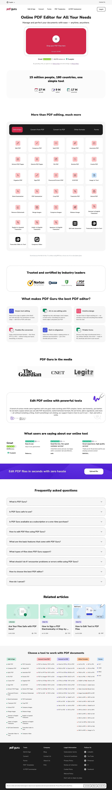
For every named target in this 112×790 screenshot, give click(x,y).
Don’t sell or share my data (73, 778)
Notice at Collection (70, 765)
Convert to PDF (59, 130)
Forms (49, 9)
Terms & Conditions (70, 756)
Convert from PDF (37, 130)
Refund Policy (68, 774)
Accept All (101, 786)
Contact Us (102, 2)
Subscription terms (70, 752)
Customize (87, 786)
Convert (41, 9)
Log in (101, 9)
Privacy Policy (59, 786)
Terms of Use (56, 63)
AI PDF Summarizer (75, 9)
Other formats (79, 130)
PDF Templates (60, 9)
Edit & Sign (31, 9)
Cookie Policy (68, 786)
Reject (94, 786)
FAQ (45, 765)
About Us (47, 761)
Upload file (94, 471)
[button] (11, 2)
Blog (45, 752)
